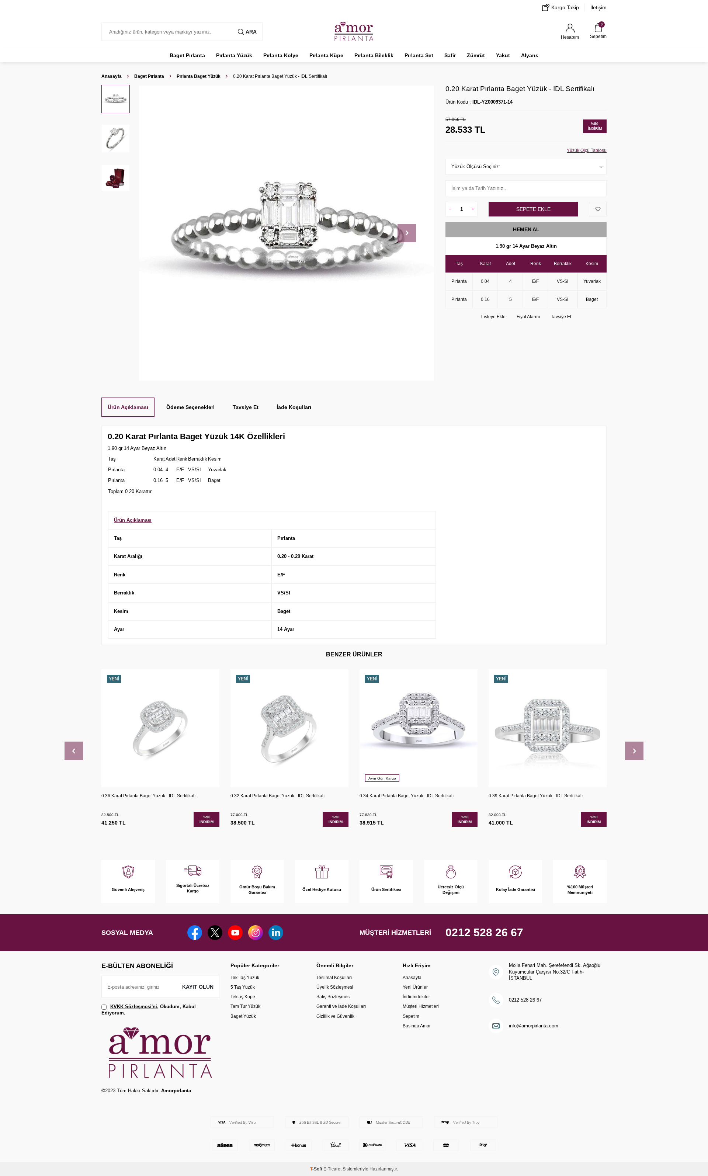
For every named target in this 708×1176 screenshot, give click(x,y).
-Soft (316, 1169)
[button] (407, 233)
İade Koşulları (294, 407)
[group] (286, 233)
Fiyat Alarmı (528, 316)
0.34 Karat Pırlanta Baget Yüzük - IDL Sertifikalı (407, 795)
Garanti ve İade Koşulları (341, 1006)
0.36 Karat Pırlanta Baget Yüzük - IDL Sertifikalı (148, 795)
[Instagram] (255, 932)
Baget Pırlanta (187, 55)
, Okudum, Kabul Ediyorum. (148, 1010)
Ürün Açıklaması (128, 407)
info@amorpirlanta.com (533, 1025)
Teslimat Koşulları (334, 977)
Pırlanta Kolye (280, 55)
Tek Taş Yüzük (244, 977)
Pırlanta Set (419, 55)
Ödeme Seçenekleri (190, 407)
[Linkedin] (275, 932)
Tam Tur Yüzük (245, 1006)
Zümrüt (476, 55)
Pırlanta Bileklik (373, 55)
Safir (450, 55)
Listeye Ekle (493, 316)
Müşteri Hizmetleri (421, 1006)
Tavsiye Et (561, 316)
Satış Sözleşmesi (333, 996)
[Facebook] (194, 932)
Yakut (503, 55)
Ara (251, 32)
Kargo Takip (565, 7)
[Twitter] (215, 932)
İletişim (598, 7)
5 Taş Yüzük (242, 987)
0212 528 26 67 (484, 932)
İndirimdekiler (416, 996)
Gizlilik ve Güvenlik (335, 1016)
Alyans (529, 55)
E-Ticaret (332, 1169)
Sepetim (411, 1016)
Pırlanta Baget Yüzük (199, 76)
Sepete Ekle (533, 209)
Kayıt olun (198, 987)
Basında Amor (417, 1025)
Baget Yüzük (243, 1016)
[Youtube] (235, 932)
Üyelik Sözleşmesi (334, 987)
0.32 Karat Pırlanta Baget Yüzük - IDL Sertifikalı (277, 795)
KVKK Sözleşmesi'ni (133, 1006)
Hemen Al (526, 229)
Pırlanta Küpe (326, 55)
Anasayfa (111, 76)
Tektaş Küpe (242, 996)
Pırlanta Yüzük (234, 55)
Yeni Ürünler (415, 987)
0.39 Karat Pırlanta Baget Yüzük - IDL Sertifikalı (536, 795)
